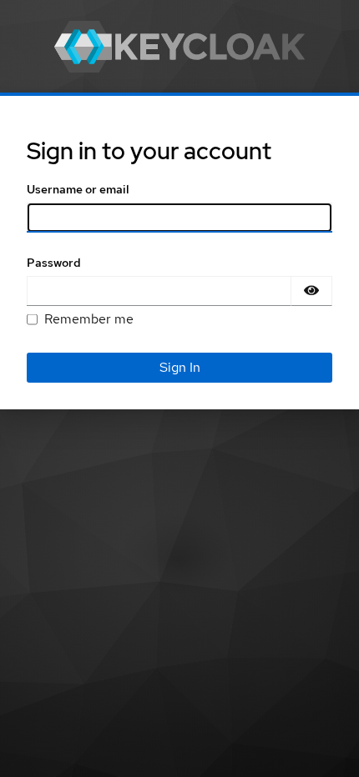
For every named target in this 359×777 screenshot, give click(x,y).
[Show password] (311, 291)
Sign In (179, 367)
